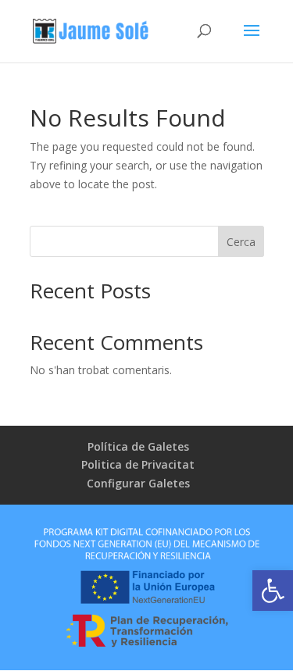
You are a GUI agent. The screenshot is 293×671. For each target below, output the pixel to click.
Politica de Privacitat (138, 464)
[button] (272, 590)
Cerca (241, 241)
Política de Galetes (138, 446)
